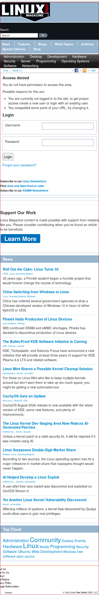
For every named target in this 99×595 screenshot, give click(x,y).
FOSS (5, 273)
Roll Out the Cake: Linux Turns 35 (31, 269)
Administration (9, 373)
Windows (31, 296)
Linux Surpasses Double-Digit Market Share (39, 449)
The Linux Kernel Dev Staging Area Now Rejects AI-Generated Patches (46, 425)
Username (12, 125)
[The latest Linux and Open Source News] (84, 70)
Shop (37, 49)
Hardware (12, 546)
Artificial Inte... (9, 431)
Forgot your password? (19, 165)
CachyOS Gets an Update (24, 396)
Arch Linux (7, 400)
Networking (30, 65)
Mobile (44, 546)
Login (93, 70)
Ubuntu (24, 551)
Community (45, 539)
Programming (46, 61)
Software (10, 65)
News (6, 44)
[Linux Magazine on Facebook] (76, 70)
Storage (21, 323)
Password (12, 141)
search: (4, 29)
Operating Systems (75, 61)
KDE (5, 346)
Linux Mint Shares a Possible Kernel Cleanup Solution (48, 368)
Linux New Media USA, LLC (84, 592)
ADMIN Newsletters (35, 190)
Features (24, 44)
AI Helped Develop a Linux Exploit (31, 477)
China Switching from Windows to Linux (36, 291)
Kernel (20, 373)
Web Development (47, 551)
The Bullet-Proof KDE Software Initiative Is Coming (45, 341)
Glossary (8, 592)
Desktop (6, 454)
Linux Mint (28, 373)
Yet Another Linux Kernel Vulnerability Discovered (44, 499)
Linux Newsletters (34, 181)
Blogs (42, 44)
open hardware (9, 323)
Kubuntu (12, 346)
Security (27, 431)
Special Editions (13, 49)
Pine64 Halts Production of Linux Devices (37, 319)
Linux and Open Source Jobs (25, 186)
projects (20, 346)
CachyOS (18, 400)
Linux (12, 273)
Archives (87, 44)
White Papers (64, 44)
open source (25, 556)
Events (80, 540)
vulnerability (30, 481)
